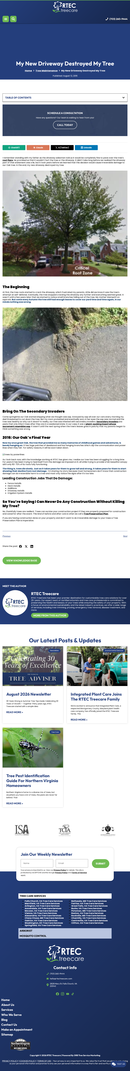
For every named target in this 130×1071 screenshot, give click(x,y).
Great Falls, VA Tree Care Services (89, 905)
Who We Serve (11, 1015)
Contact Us (9, 1024)
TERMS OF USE (44, 1061)
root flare (8, 160)
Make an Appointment (16, 1029)
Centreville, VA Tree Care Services (89, 920)
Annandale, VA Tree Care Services (43, 908)
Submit (100, 863)
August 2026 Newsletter (28, 694)
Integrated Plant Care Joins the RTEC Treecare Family (96, 696)
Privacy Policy (60, 870)
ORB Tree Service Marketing (87, 1055)
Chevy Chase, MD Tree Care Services (44, 918)
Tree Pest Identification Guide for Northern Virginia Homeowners (32, 780)
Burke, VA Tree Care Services (86, 908)
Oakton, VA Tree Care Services (41, 920)
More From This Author (49, 615)
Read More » (14, 712)
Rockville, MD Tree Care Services (88, 915)
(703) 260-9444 (118, 19)
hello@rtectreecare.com (61, 978)
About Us (7, 1005)
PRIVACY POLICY (10, 1061)
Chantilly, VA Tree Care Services (88, 918)
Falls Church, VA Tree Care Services (44, 901)
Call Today (65, 124)
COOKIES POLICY (27, 1061)
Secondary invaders (107, 421)
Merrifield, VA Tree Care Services (42, 903)
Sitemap (7, 1034)
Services (7, 1010)
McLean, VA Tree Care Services (41, 910)
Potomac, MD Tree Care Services (88, 910)
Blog (4, 1020)
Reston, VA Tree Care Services (87, 913)
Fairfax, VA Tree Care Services (87, 903)
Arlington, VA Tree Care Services (42, 905)
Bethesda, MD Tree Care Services (89, 901)
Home (5, 1000)
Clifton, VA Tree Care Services (87, 923)
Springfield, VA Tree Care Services (43, 925)
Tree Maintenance (47, 70)
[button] (20, 546)
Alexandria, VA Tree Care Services (43, 915)
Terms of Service (79, 873)
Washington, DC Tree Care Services (44, 923)
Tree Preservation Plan (96, 513)
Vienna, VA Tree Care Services (41, 913)
